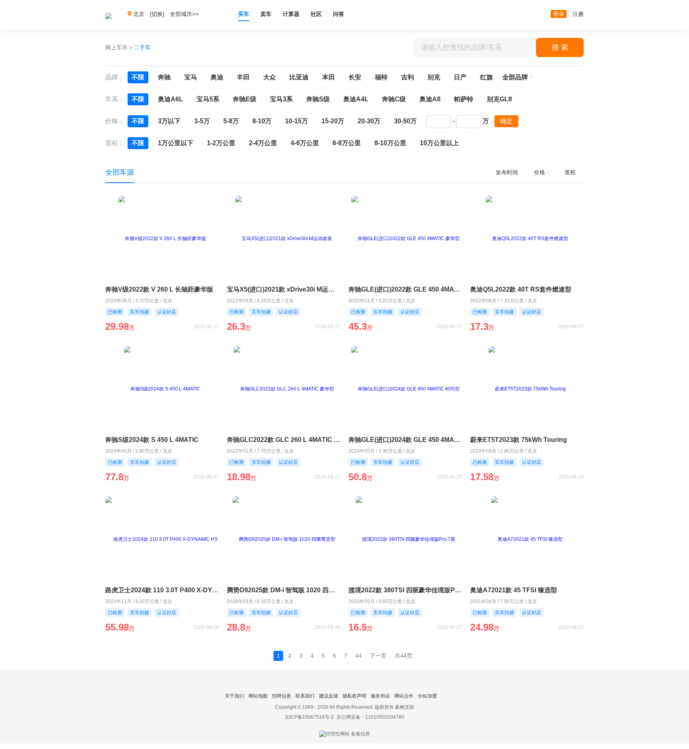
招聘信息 (281, 696)
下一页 (378, 655)
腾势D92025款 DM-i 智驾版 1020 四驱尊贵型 (284, 590)
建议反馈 (328, 696)
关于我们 (234, 696)
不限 (138, 77)
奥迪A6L (170, 99)
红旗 (486, 77)
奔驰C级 (394, 99)
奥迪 (217, 77)
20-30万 (369, 121)
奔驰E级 (244, 99)
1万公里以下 (175, 143)
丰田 (243, 77)
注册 (578, 14)
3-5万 (202, 121)
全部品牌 (515, 77)
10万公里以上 (439, 143)
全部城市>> (184, 14)
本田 (328, 77)
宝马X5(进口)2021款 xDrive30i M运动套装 (284, 289)
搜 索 (560, 47)
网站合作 (403, 696)
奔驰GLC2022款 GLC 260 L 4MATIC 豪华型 (284, 439)
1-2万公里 (221, 143)
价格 (539, 172)
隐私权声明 (354, 696)
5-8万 (231, 121)
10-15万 (296, 121)
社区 (316, 14)
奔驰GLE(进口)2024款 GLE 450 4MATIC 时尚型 (405, 439)
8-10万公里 (390, 143)
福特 (381, 77)
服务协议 (380, 696)
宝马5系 (208, 99)
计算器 (291, 14)
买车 (243, 14)
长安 (354, 77)
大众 (269, 77)
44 (358, 655)
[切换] (157, 14)
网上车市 (116, 47)
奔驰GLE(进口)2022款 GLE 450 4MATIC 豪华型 (405, 289)
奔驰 (164, 77)
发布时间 (507, 172)
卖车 (266, 14)
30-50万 (405, 121)
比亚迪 (299, 77)
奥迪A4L (355, 99)
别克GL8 (499, 99)
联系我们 (305, 696)
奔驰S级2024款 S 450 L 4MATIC (152, 439)
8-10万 (262, 121)
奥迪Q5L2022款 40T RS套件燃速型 (520, 289)
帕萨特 (463, 99)
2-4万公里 (263, 143)
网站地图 (258, 696)
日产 (460, 77)
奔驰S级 (318, 99)
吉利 (407, 77)
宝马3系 (281, 99)
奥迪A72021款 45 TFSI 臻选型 (513, 590)
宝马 (190, 77)
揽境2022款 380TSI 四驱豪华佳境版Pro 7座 (405, 590)
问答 (338, 14)
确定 (506, 121)
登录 (558, 14)
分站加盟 (427, 696)
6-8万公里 (347, 143)
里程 (570, 172)
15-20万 (332, 121)
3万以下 (169, 121)
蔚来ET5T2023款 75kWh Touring (518, 439)
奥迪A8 (430, 99)
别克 (433, 77)
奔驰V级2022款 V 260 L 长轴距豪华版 (159, 289)
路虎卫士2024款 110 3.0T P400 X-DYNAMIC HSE (162, 590)
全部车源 (119, 172)
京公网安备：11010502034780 (370, 717)
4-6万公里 (305, 143)
